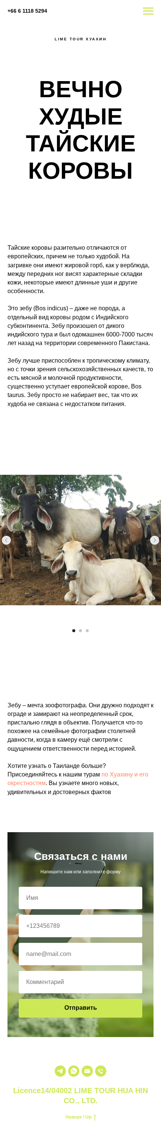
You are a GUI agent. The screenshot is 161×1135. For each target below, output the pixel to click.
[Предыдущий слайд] (6, 540)
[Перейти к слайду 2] (80, 630)
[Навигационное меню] (148, 11)
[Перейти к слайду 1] (73, 630)
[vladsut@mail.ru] (87, 1071)
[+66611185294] (100, 1071)
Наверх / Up (78, 1117)
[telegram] (60, 1071)
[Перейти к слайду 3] (87, 630)
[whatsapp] (73, 1071)
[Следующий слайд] (154, 540)
